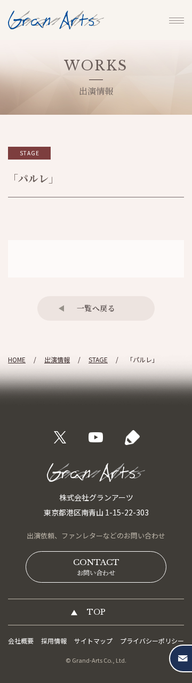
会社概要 (21, 640)
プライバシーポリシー (152, 640)
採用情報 (54, 640)
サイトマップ (93, 640)
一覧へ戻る (96, 308)
